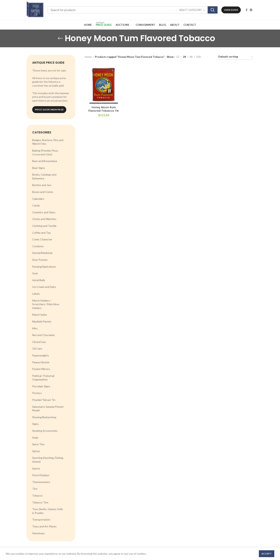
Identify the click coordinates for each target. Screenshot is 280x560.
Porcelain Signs (41, 386)
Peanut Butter (41, 362)
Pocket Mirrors (41, 369)
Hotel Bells (38, 280)
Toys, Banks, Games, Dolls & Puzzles (47, 510)
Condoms (38, 246)
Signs (35, 423)
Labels (36, 293)
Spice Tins (38, 444)
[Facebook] (247, 9)
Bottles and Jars (41, 185)
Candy (36, 205)
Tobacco (37, 495)
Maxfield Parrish (41, 321)
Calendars (38, 198)
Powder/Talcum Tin (43, 399)
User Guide (231, 9)
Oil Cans (37, 348)
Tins (35, 488)
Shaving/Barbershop (44, 417)
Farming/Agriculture (44, 266)
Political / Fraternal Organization (43, 377)
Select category (190, 9)
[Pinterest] (251, 9)
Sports (36, 468)
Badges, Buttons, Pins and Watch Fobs (47, 141)
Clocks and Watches (44, 219)
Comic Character (42, 239)
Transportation (41, 519)
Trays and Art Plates (44, 526)
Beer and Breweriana (44, 161)
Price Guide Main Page (49, 109)
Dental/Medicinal (42, 252)
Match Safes (39, 314)
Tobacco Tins (40, 502)
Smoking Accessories (45, 430)
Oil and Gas (39, 341)
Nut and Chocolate (43, 335)
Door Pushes (40, 259)
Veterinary (38, 533)
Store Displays (40, 475)
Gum (35, 273)
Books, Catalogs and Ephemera (44, 176)
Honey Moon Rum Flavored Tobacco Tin (103, 109)
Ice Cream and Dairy (44, 286)
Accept (267, 553)
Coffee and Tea (41, 232)
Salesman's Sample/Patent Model (48, 408)
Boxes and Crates (42, 191)
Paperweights (40, 355)
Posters (37, 393)
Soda (35, 437)
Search (213, 10)
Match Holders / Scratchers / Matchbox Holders (45, 304)
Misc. (35, 328)
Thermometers (41, 482)
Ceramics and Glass (43, 212)
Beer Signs (38, 167)
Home (88, 56)
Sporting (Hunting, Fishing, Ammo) (48, 459)
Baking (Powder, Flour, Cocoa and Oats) (45, 152)
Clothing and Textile (44, 225)
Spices (36, 451)
